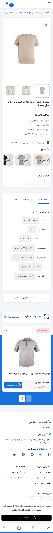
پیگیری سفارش (16, 472)
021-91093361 (45, 427)
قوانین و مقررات (42, 483)
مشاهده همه (13, 317)
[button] (7, 4)
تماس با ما (45, 472)
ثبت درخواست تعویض (13, 478)
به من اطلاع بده (24, 517)
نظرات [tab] (17, 199)
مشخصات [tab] (43, 199)
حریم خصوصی (43, 489)
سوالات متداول (43, 478)
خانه (47, 12)
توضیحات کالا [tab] (29, 199)
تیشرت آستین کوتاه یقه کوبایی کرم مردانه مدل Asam (22, 12)
